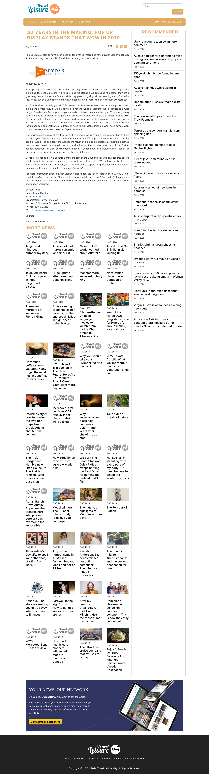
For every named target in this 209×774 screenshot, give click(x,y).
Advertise (81, 758)
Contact (95, 758)
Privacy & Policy (135, 758)
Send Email (39, 196)
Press (68, 758)
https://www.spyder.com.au (50, 210)
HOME (31, 21)
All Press (68, 21)
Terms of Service (113, 758)
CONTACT (84, 21)
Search (178, 11)
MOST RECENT (48, 21)
